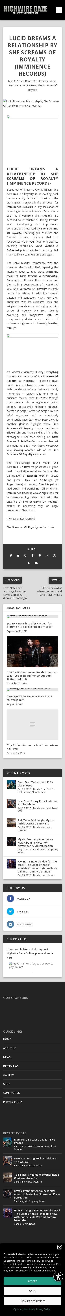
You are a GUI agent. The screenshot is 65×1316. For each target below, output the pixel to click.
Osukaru (22, 830)
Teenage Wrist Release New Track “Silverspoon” (30, 698)
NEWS (6, 1057)
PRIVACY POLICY (13, 1102)
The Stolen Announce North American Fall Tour (32, 747)
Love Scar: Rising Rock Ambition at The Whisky (38, 802)
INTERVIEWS (10, 1066)
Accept (32, 1281)
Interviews (46, 808)
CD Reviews (41, 81)
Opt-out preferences (23, 1309)
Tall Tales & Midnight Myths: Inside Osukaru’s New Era (36, 821)
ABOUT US (9, 1048)
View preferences (33, 1301)
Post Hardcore (16, 85)
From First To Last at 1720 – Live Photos (35, 783)
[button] (59, 1247)
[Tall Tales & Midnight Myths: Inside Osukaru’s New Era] (11, 822)
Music (52, 81)
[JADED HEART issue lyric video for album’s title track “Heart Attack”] (32, 616)
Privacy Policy (43, 1309)
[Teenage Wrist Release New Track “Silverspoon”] (32, 689)
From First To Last (31, 1146)
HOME (7, 1039)
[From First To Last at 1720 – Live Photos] (11, 784)
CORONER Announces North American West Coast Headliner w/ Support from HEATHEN (32, 676)
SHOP (6, 1084)
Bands (28, 81)
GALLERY (8, 1075)
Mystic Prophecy (49, 849)
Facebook (48, 527)
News (20, 852)
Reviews (31, 85)
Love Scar (38, 1165)
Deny (32, 1291)
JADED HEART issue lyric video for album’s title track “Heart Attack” (30, 625)
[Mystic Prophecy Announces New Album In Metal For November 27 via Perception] (11, 841)
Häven (44, 875)
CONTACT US (11, 1093)
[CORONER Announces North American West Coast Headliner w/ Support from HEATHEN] (32, 651)
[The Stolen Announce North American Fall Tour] (32, 724)
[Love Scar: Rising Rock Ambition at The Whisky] (11, 803)
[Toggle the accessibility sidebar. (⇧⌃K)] (58, 1276)
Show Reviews (39, 792)
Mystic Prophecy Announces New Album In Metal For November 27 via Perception (35, 842)
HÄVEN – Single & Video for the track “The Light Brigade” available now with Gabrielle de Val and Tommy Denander (37, 866)
